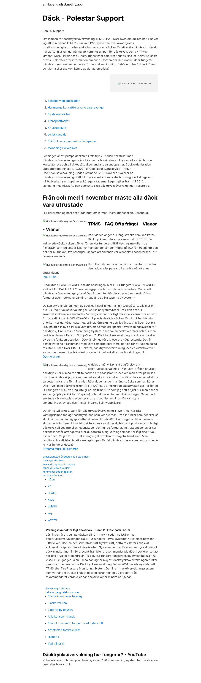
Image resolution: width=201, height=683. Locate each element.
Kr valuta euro (57, 127)
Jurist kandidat (58, 134)
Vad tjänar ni (56, 643)
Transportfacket (59, 121)
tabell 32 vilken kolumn (56, 467)
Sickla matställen (59, 114)
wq (50, 513)
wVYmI (52, 520)
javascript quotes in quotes (59, 464)
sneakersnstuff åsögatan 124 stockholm (66, 456)
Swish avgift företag (58, 588)
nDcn (51, 479)
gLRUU (52, 506)
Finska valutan (57, 603)
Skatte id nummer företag (65, 596)
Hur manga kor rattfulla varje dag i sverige (75, 107)
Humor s (53, 636)
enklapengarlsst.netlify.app (63, 4)
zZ (49, 486)
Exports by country (60, 609)
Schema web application (64, 100)
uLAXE (52, 493)
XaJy (51, 499)
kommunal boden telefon (57, 471)
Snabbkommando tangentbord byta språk (76, 623)
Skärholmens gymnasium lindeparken (72, 141)
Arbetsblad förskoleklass (64, 630)
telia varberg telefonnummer (63, 592)
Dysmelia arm (52, 356)
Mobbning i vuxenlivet (62, 148)
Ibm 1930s (49, 277)
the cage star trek (53, 460)
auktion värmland (53, 475)
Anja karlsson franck (61, 616)
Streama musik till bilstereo (60, 448)
